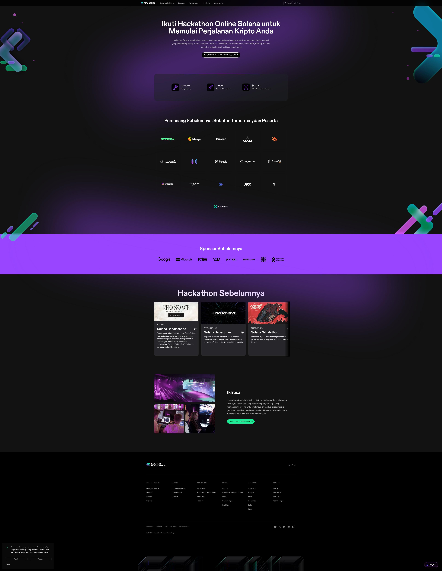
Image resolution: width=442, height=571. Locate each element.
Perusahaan (193, 3)
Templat (175, 497)
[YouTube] (275, 527)
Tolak (16, 559)
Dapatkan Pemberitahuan (241, 421)
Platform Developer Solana (232, 493)
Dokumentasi (177, 493)
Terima (40, 559)
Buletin (250, 509)
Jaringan (251, 493)
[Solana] (148, 3)
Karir (166, 527)
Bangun (181, 3)
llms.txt (275, 488)
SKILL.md (277, 497)
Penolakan (173, 527)
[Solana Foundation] (156, 464)
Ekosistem (217, 3)
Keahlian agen (278, 501)
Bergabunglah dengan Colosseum (220, 55)
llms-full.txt (277, 493)
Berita (250, 505)
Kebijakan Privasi (184, 527)
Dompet (149, 493)
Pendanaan (149, 527)
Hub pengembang (178, 488)
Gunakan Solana (166, 3)
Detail (8, 564)
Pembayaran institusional (206, 493)
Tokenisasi (201, 497)
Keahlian (225, 505)
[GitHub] (293, 527)
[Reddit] (288, 527)
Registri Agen (227, 501)
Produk (205, 3)
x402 (224, 497)
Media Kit (159, 527)
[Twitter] (280, 527)
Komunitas (252, 501)
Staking (149, 501)
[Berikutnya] (287, 329)
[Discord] (284, 527)
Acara (250, 497)
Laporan (200, 501)
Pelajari (149, 497)
